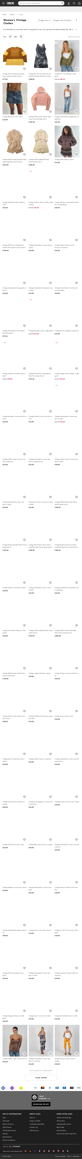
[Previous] (35, 20)
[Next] (76, 20)
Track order (6, 1121)
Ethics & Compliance (9, 1140)
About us (32, 1118)
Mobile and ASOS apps (64, 1118)
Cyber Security (34, 1130)
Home (4, 14)
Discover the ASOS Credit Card (66, 1134)
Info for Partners (61, 1130)
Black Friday (60, 1127)
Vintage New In (44, 20)
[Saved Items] (74, 3)
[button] (25, 1151)
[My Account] (68, 3)
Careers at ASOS (35, 1121)
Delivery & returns (8, 1124)
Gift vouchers (61, 1121)
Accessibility (76, 1156)
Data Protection (7, 1137)
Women (12, 14)
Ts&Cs (69, 1156)
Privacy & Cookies (60, 1156)
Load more (41, 1078)
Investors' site (34, 1127)
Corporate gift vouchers (64, 1124)
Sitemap (5, 1134)
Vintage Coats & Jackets (62, 20)
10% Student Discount (9, 1130)
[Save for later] (24, 68)
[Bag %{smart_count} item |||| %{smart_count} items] (79, 3)
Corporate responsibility (37, 1124)
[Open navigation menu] (3, 3)
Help (4, 1118)
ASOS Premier (7, 1127)
